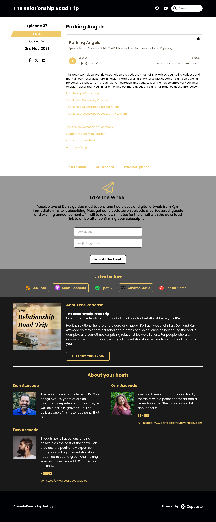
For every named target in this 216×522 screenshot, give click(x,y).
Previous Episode (137, 167)
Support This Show (88, 356)
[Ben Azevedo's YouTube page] (50, 473)
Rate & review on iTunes (82, 140)
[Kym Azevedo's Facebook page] (139, 415)
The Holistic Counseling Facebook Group (93, 107)
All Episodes (105, 167)
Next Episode (76, 167)
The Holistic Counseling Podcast (87, 100)
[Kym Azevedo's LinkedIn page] (147, 415)
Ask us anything (76, 147)
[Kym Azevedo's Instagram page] (143, 415)
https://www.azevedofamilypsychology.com (172, 423)
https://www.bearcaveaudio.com (67, 481)
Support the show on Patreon (85, 134)
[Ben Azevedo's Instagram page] (42, 473)
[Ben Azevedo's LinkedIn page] (46, 473)
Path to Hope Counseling (82, 93)
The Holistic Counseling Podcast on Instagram (96, 114)
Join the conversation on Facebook (89, 127)
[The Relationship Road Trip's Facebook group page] (157, 8)
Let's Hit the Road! (108, 259)
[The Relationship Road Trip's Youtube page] (164, 8)
